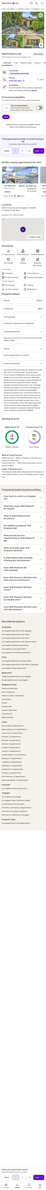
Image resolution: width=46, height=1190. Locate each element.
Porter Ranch (7, 714)
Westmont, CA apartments (12, 766)
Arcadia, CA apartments (11, 747)
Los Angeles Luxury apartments (14, 649)
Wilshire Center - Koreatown (13, 696)
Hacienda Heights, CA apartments (15, 780)
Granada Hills (7, 706)
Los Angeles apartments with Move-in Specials (20, 664)
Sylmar (4, 703)
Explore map (35, 237)
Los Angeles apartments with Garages (16, 631)
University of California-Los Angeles (15, 815)
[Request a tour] (42, 3)
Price (16, 63)
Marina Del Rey (7, 717)
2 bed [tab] (6, 117)
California (10, 9)
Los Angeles (35, 9)
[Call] (36, 3)
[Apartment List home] (10, 3)
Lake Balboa (6, 699)
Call (41, 79)
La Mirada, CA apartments (12, 762)
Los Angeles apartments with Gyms (15, 634)
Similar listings (25, 63)
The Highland (10, 186)
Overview (7, 63)
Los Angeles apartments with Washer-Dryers (19, 642)
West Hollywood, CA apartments (14, 729)
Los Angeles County (23, 9)
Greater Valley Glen (9, 710)
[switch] (23, 108)
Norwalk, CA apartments (11, 740)
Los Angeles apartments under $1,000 (16, 661)
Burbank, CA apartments (11, 737)
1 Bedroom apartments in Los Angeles (16, 676)
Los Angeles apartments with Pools (15, 638)
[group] (20, 175)
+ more (33, 90)
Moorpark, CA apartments (12, 758)
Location (37, 63)
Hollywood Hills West (10, 688)
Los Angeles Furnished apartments (15, 645)
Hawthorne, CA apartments (12, 769)
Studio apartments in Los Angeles (15, 680)
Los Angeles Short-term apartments (16, 823)
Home (4, 9)
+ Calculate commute (19, 73)
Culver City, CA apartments (12, 733)
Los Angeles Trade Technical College (16, 800)
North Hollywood (8, 692)
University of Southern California (14, 811)
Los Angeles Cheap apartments (14, 668)
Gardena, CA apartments (11, 773)
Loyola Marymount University (13, 804)
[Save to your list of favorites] (40, 15)
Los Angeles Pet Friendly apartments (16, 652)
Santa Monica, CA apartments (13, 776)
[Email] (31, 3)
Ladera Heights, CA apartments (14, 755)
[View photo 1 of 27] (23, 23)
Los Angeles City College (11, 797)
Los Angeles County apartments (14, 788)
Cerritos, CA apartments (11, 751)
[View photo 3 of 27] (33, 41)
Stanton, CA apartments (11, 744)
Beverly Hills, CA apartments (13, 726)
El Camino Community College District (16, 808)
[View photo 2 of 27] (12, 41)
